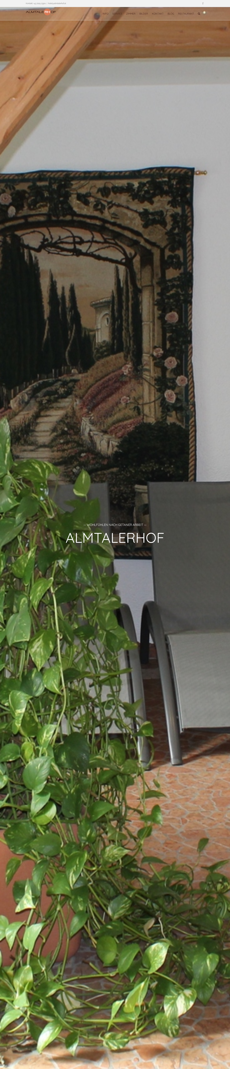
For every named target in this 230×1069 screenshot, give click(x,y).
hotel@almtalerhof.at (57, 3)
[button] (199, 13)
